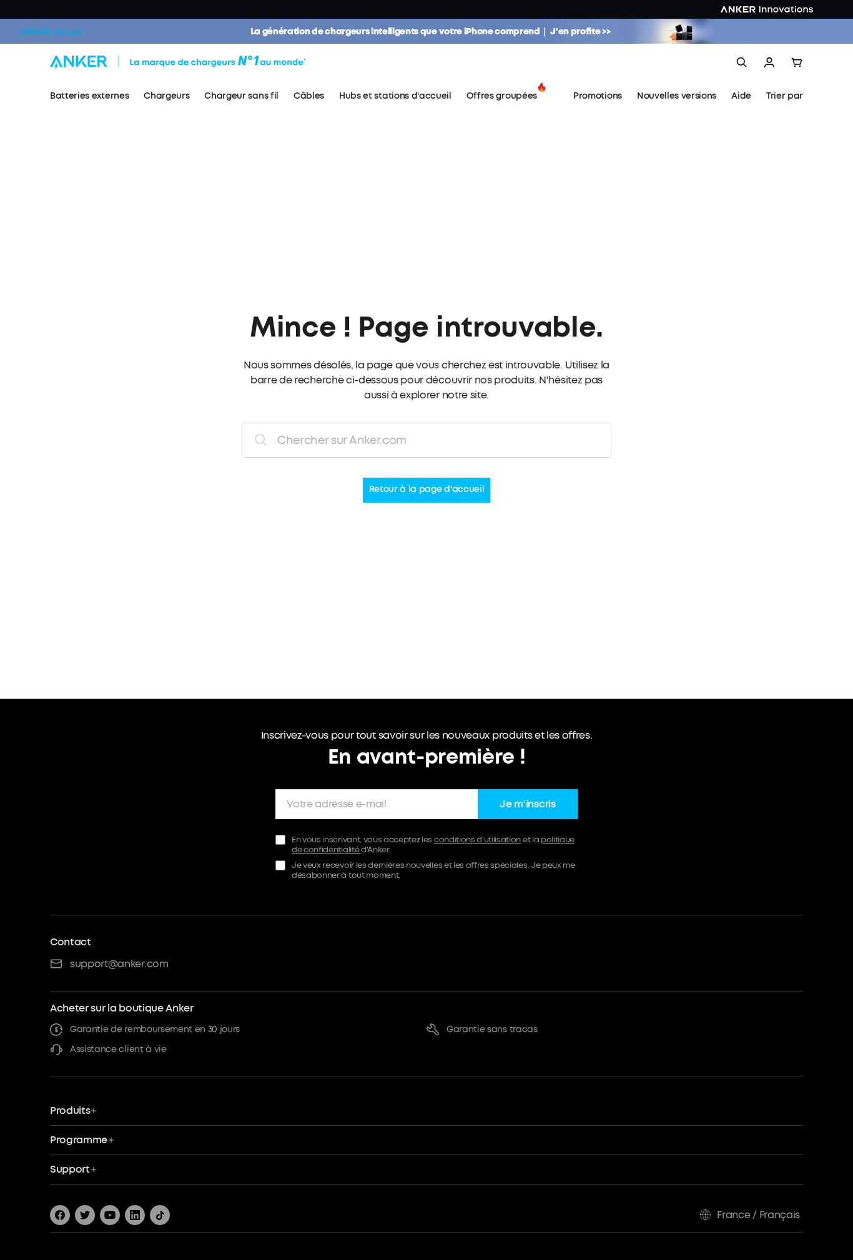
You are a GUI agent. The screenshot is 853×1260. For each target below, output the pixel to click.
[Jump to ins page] (135, 1215)
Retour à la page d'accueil (427, 490)
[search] (742, 62)
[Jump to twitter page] (85, 1215)
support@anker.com (119, 963)
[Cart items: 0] (797, 62)
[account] (769, 62)
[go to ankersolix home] (51, 31)
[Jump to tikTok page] (160, 1215)
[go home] (201, 62)
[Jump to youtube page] (110, 1215)
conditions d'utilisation (477, 839)
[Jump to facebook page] (60, 1215)
